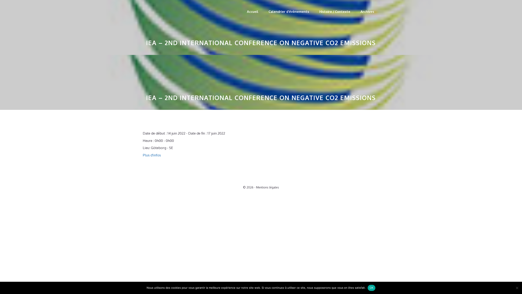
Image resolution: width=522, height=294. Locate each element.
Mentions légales (267, 187)
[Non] (517, 288)
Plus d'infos (152, 155)
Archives (367, 12)
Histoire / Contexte (334, 12)
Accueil (252, 12)
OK (372, 287)
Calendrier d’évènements (289, 12)
